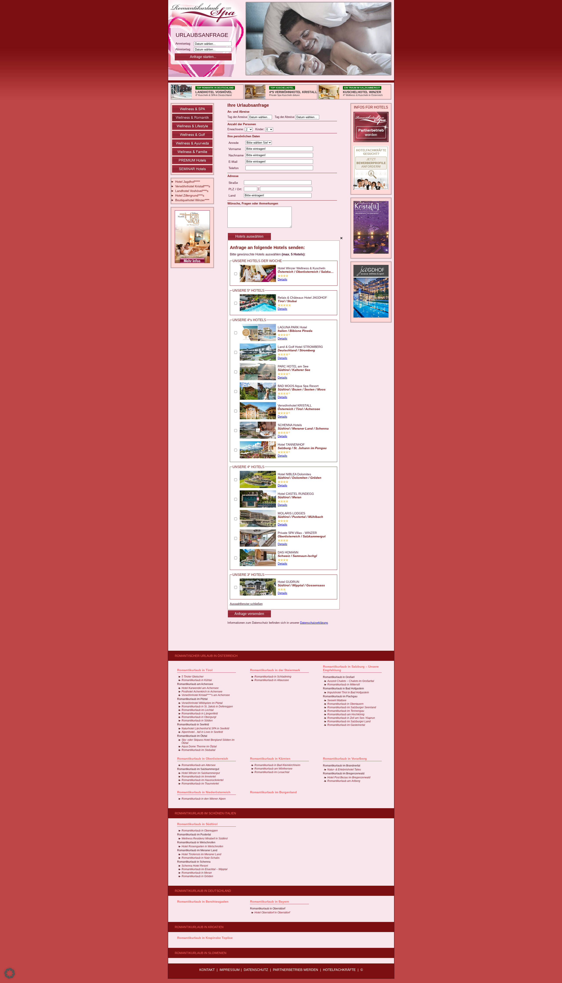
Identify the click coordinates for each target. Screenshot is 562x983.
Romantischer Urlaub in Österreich (206, 656)
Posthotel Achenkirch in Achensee (202, 691)
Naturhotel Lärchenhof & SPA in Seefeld (205, 728)
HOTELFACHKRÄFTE (339, 970)
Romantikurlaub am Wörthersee (273, 768)
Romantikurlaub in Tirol (195, 670)
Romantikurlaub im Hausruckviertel (202, 780)
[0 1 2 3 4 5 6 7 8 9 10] (269, 129)
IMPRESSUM (230, 970)
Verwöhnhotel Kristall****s (192, 186)
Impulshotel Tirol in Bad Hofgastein (348, 692)
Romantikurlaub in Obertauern (345, 703)
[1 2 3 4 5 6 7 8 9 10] (249, 129)
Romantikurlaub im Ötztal (192, 735)
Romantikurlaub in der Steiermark (275, 670)
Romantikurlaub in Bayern (269, 901)
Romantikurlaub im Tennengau (345, 710)
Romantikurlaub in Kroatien (199, 927)
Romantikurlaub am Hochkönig (345, 714)
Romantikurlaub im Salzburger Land (349, 721)
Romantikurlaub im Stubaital (198, 750)
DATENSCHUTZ (256, 970)
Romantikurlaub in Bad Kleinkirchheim (277, 765)
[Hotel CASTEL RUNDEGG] (258, 506)
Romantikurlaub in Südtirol (197, 824)
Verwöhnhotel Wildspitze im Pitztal (202, 703)
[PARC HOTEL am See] (258, 379)
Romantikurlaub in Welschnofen (196, 842)
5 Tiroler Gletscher (193, 676)
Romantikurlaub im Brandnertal (341, 765)
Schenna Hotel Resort (195, 865)
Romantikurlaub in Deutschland (203, 891)
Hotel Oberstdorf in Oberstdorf (272, 912)
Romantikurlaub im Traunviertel (200, 783)
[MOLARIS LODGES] (258, 526)
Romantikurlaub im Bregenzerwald (343, 773)
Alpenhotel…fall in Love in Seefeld (202, 732)
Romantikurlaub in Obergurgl (199, 717)
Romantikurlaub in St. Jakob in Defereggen (207, 706)
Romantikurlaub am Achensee (195, 684)
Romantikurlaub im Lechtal (198, 710)
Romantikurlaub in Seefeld (193, 724)
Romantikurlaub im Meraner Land (197, 850)
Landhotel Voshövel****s (191, 191)
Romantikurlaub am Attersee (199, 765)
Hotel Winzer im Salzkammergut (201, 773)
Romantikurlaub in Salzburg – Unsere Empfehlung (351, 668)
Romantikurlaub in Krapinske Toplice (205, 938)
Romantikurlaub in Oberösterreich (202, 758)
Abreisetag (184, 49)
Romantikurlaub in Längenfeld (200, 713)
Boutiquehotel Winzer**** (192, 200)
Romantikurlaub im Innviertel (199, 776)
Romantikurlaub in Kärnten (270, 758)
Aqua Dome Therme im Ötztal (199, 746)
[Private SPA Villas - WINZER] (258, 545)
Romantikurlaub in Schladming (272, 676)
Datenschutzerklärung (314, 622)
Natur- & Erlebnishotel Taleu (344, 769)
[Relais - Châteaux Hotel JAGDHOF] (258, 310)
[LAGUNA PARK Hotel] (258, 340)
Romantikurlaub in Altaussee (271, 680)
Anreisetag (184, 43)
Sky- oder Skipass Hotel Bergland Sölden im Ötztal (208, 741)
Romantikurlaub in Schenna (194, 861)
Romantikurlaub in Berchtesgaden (203, 901)
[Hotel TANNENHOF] (258, 457)
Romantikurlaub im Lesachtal (271, 772)
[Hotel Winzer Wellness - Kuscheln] (258, 281)
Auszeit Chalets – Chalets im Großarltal (350, 681)
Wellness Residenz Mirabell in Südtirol (205, 838)
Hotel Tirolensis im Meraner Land (201, 854)
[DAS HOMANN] (258, 565)
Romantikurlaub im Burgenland (273, 792)
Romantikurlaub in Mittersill (343, 684)
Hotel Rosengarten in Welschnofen (202, 846)
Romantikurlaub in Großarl (339, 677)
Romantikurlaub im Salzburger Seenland (351, 707)
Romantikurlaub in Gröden (197, 876)
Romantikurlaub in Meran (197, 872)
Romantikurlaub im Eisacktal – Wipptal (204, 869)
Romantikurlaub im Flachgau (340, 696)
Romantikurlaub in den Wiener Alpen (204, 798)
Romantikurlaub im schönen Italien (205, 813)
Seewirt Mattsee (336, 700)
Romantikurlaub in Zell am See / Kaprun (351, 717)
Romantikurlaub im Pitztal (192, 699)
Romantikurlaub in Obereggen (200, 830)
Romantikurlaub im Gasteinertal (346, 724)
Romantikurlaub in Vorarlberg (345, 758)
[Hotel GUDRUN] (258, 594)
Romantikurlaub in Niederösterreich (204, 792)
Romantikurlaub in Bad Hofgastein (343, 688)
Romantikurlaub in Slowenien (200, 953)
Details (282, 279)
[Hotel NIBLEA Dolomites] (258, 487)
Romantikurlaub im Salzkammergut (198, 769)
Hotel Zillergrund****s (189, 195)
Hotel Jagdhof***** (187, 181)
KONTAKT (207, 970)
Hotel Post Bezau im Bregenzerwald (348, 777)
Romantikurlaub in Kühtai (197, 680)
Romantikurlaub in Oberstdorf (267, 908)
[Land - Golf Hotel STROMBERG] (258, 359)
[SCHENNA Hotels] (258, 437)
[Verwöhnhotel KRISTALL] (258, 418)
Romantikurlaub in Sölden (197, 720)
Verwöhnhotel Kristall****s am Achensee (206, 695)
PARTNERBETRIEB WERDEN (295, 970)
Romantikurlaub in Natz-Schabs (201, 857)
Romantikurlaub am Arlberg (343, 780)
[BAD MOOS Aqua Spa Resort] (258, 398)
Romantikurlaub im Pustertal (194, 834)
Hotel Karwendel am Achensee (200, 688)
